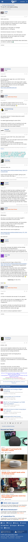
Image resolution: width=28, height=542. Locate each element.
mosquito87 (6, 412)
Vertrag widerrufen (19, 536)
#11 (26, 291)
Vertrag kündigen (4, 537)
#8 (26, 212)
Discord (10, 523)
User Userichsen (7, 417)
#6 (26, 165)
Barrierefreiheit (11, 537)
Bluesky (17, 523)
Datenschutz (17, 537)
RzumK (5, 397)
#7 (26, 187)
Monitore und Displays (11, 397)
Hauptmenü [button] (2, 2)
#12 (26, 342)
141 (3, 476)
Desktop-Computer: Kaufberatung (13, 405)
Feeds (3, 523)
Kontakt (7, 536)
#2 (26, 74)
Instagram (14, 525)
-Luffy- (5, 405)
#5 (26, 134)
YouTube (8, 528)
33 (3, 499)
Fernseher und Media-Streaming (15, 412)
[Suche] (27, 1)
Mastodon (21, 525)
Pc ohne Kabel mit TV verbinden (12, 396)
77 (3, 452)
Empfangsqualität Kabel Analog (12, 416)
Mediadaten (12, 536)
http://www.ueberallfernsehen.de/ (9, 87)
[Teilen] (25, 17)
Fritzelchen (6, 392)
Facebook (23, 523)
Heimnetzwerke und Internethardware (15, 392)
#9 (26, 245)
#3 (26, 100)
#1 (26, 16)
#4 (26, 113)
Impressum (3, 536)
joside (3, 8)
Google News (5, 525)
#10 (26, 260)
